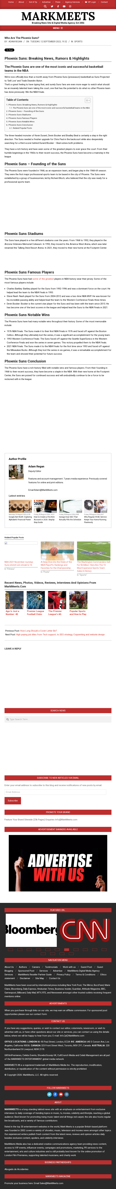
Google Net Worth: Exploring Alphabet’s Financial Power (20, 518)
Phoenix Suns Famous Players (22, 118)
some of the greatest (43, 279)
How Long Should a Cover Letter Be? (38, 630)
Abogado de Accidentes (16, 1169)
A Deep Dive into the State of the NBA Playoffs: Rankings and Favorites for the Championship (56, 565)
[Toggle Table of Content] (86, 100)
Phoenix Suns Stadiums (19, 114)
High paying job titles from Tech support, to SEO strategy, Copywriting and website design (60, 634)
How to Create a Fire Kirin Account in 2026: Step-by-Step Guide (44, 519)
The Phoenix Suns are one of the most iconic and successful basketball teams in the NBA (51, 108)
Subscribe (13, 800)
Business (27, 512)
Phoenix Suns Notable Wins (21, 121)
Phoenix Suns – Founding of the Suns (26, 111)
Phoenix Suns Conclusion (20, 125)
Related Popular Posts (22, 128)
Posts (54, 512)
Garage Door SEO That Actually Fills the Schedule (70, 518)
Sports (78, 41)
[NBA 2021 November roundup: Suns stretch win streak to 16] (21, 550)
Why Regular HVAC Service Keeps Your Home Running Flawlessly (95, 519)
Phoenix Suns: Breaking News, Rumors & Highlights (32, 104)
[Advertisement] (58, 207)
